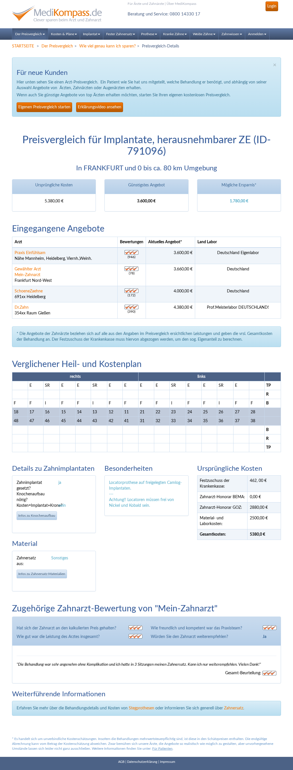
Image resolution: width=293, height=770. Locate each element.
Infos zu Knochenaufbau (36, 515)
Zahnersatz (233, 708)
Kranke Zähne (173, 34)
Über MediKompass (181, 3)
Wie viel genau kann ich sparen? (107, 46)
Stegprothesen (141, 708)
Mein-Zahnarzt (27, 275)
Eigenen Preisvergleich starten (44, 107)
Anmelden (256, 34)
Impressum (167, 761)
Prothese (147, 34)
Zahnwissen (230, 34)
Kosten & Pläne (62, 34)
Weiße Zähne (203, 34)
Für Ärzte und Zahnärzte (146, 3)
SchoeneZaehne (29, 291)
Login (271, 6)
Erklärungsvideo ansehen (99, 107)
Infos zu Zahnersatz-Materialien (41, 574)
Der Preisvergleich (28, 34)
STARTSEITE (23, 46)
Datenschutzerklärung (142, 761)
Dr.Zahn (22, 308)
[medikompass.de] (54, 14)
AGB (121, 761)
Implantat (90, 34)
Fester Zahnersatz (119, 34)
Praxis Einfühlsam (30, 253)
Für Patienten (162, 748)
